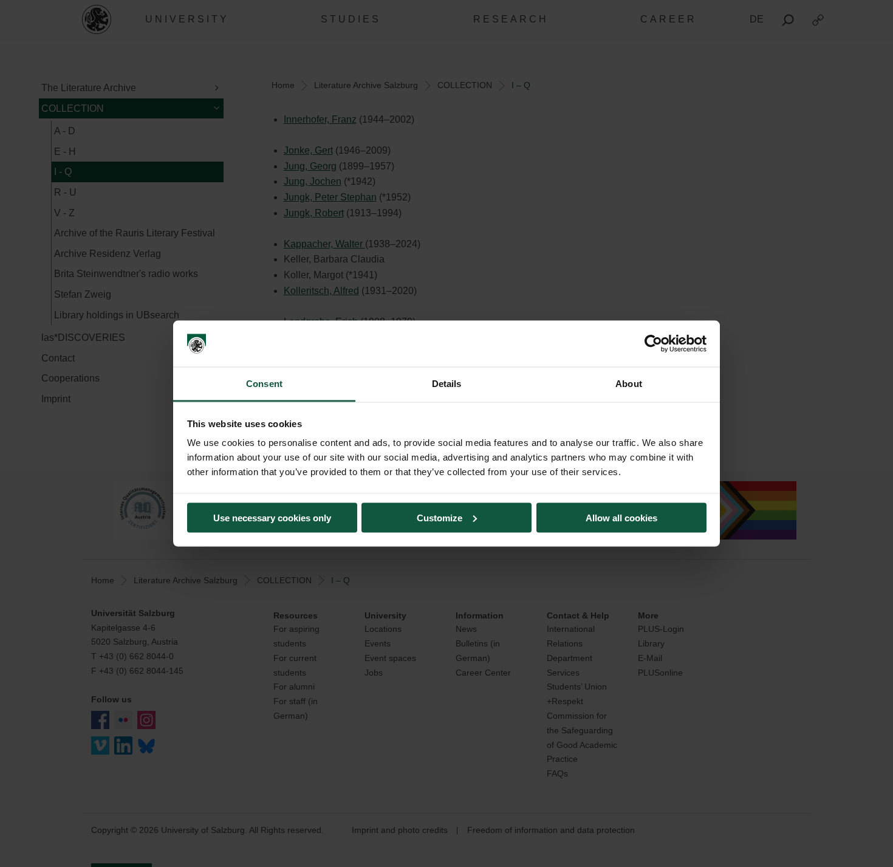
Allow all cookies (621, 517)
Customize (439, 517)
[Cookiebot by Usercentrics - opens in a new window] (653, 344)
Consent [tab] (264, 384)
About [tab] (628, 384)
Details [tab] (447, 384)
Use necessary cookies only (272, 517)
